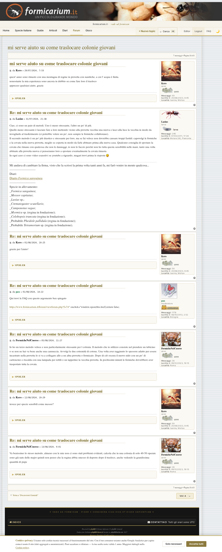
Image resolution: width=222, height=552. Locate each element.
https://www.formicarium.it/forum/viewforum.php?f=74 (39, 307)
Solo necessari (173, 543)
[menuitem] (157, 522)
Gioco (89, 30)
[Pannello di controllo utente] (179, 31)
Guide (40, 30)
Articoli (53, 30)
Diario (26, 178)
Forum (76, 30)
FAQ (209, 31)
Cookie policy (22, 547)
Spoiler (20, 98)
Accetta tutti (196, 543)
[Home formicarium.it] (111, 11)
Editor (187, 31)
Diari (64, 30)
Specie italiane (23, 30)
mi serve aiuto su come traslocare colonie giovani (62, 47)
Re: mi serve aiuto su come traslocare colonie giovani (56, 112)
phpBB (93, 529)
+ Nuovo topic (147, 31)
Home (6, 30)
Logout (198, 31)
